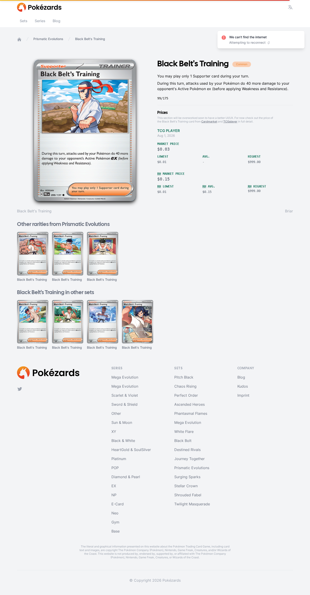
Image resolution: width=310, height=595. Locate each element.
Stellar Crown (186, 486)
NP (113, 495)
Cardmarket (209, 121)
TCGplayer (230, 121)
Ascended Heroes (189, 404)
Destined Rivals (187, 449)
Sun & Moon (121, 422)
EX (113, 486)
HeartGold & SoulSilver (131, 449)
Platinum (118, 458)
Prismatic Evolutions (48, 39)
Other (116, 413)
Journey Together (189, 458)
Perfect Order (186, 395)
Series (40, 21)
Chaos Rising (185, 386)
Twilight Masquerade (192, 504)
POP (115, 467)
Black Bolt (183, 440)
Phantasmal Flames (190, 413)
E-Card (117, 504)
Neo (114, 513)
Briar (289, 211)
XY (113, 431)
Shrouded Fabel (187, 495)
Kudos (242, 386)
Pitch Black (183, 377)
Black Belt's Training (34, 211)
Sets (23, 21)
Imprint (243, 395)
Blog (56, 21)
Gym (115, 522)
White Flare (184, 431)
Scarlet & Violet (124, 395)
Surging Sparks (187, 477)
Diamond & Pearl (125, 477)
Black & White (123, 440)
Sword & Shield (124, 404)
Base (115, 531)
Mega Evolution (124, 377)
